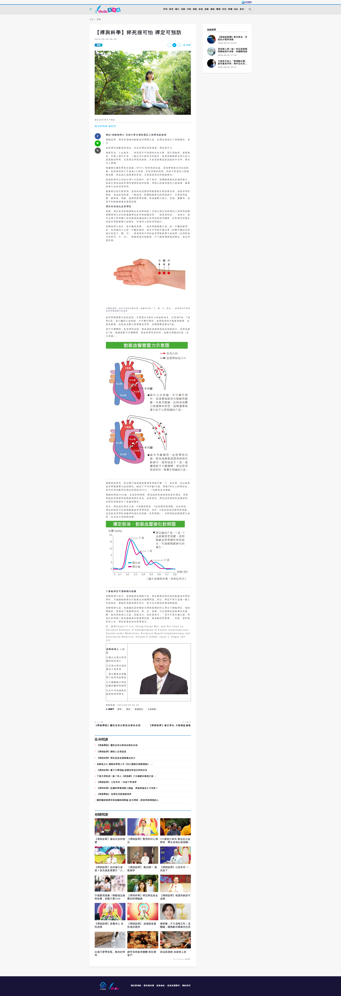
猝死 (120, 709)
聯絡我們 (186, 985)
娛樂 (207, 9)
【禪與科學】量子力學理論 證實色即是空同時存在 (122, 770)
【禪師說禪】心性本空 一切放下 (174, 869)
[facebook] (98, 136)
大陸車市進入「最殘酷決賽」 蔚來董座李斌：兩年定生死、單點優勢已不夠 (234, 63)
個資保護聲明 (173, 985)
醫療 (218, 9)
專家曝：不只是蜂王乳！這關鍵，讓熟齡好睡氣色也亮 (175, 925)
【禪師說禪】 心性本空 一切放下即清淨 (117, 782)
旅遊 (201, 9)
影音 (242, 9)
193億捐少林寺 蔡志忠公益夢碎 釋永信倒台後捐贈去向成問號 (175, 841)
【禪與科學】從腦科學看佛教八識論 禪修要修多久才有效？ (127, 788)
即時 (165, 9)
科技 (224, 9)
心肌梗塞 (152, 709)
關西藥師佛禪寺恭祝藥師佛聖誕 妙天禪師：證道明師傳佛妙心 (128, 800)
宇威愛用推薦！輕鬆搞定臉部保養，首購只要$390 (110, 897)
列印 (188, 45)
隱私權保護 (149, 985)
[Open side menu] (90, 9)
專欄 (230, 9)
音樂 (183, 9)
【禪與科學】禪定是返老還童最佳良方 (116, 758)
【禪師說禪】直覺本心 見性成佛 (109, 925)
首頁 (91, 19)
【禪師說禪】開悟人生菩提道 (111, 751)
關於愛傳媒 (136, 985)
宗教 (189, 9)
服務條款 (161, 985)
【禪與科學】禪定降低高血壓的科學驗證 (142, 897)
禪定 (128, 709)
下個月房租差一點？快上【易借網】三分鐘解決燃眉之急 (125, 776)
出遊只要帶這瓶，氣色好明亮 (110, 953)
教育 (171, 9)
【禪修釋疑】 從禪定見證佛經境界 (114, 794)
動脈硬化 (139, 709)
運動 (195, 9)
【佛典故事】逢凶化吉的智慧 (110, 841)
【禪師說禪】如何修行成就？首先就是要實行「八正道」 (110, 869)
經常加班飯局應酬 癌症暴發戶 (141, 953)
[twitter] (98, 143)
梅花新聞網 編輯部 (105, 126)
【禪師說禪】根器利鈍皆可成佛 (175, 897)
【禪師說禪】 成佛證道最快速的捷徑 (141, 925)
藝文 (177, 9)
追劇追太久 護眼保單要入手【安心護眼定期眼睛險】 (123, 764)
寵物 (213, 9)
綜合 (236, 9)
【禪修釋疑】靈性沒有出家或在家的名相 (118, 725)
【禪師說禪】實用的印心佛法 (142, 841)
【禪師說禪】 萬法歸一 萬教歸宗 (142, 869)
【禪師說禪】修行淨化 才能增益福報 (170, 725)
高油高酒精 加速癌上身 (173, 952)
